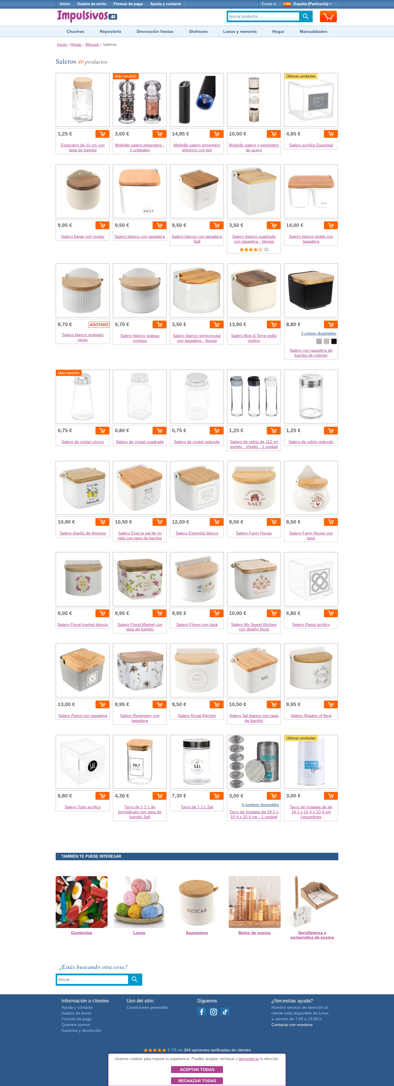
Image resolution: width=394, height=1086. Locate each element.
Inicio (65, 4)
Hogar (278, 31)
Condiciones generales (147, 1007)
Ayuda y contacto (165, 4)
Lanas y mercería (240, 31)
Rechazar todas (197, 1081)
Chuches (75, 31)
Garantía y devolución (81, 1030)
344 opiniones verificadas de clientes (217, 1050)
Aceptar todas (197, 1069)
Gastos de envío (91, 4)
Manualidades (313, 31)
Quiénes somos (75, 1024)
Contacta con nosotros (292, 1024)
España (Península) (310, 4)
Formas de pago (128, 4)
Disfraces (198, 31)
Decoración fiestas (155, 31)
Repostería (110, 31)
